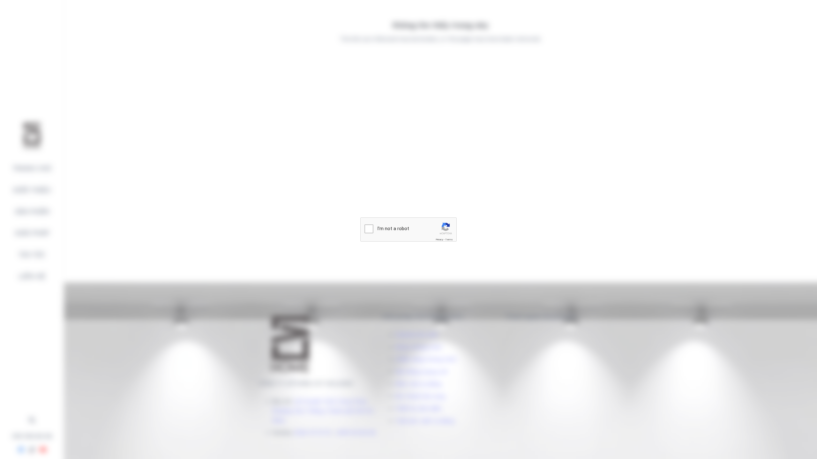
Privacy (439, 239)
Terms (449, 239)
